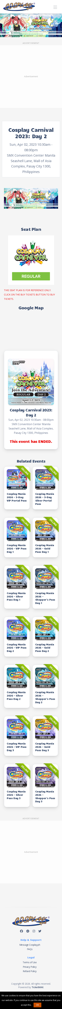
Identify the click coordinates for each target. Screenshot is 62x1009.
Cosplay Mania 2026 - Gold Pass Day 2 (44, 648)
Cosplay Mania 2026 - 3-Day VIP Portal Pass (17, 497)
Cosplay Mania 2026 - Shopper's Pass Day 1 (45, 597)
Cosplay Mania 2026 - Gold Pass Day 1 (44, 548)
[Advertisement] (31, 76)
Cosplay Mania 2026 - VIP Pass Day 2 (16, 648)
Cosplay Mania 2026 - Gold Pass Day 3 (44, 747)
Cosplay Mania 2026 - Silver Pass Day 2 (16, 695)
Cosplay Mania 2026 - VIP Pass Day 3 (16, 747)
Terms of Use (30, 962)
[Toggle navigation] (55, 7)
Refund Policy (30, 971)
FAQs (29, 949)
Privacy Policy (29, 966)
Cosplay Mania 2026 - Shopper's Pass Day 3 (45, 796)
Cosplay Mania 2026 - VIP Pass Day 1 (16, 548)
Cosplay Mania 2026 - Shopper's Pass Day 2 (45, 697)
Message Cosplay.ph (29, 944)
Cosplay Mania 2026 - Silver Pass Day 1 (16, 596)
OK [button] (37, 1004)
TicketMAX (37, 987)
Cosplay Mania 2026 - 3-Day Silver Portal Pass (44, 498)
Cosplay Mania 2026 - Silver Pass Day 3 (16, 795)
